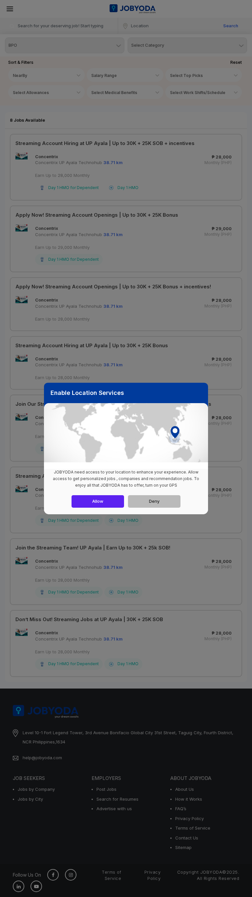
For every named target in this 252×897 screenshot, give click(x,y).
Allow (97, 501)
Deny (154, 501)
